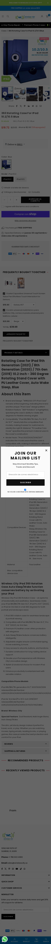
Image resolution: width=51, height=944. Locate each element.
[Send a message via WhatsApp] (4, 939)
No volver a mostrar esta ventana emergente (26, 492)
